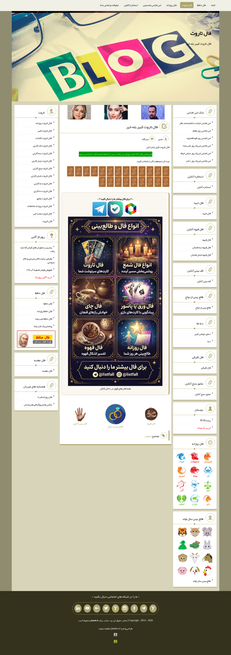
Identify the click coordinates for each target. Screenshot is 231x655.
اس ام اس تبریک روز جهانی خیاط (196, 153)
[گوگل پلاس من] (96, 608)
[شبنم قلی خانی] (79, 112)
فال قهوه (206, 239)
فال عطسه (47, 370)
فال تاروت (187, 5)
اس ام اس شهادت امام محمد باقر (195, 123)
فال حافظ (201, 5)
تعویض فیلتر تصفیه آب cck (39, 269)
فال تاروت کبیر (45, 130)
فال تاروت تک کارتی (42, 145)
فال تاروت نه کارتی (43, 183)
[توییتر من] (106, 608)
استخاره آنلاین (131, 5)
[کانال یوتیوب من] (87, 608)
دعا (209, 341)
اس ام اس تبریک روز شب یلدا (197, 145)
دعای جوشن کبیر (202, 333)
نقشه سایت (104, 628)
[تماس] (115, 608)
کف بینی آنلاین (204, 281)
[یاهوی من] (153, 608)
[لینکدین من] (78, 608)
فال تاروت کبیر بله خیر (142, 126)
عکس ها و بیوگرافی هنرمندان (38, 404)
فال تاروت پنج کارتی (42, 168)
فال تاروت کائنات (43, 138)
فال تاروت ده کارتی (43, 190)
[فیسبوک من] (134, 608)
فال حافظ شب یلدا (43, 318)
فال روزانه (171, 5)
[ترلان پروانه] (116, 112)
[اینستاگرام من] (124, 608)
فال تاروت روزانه (44, 123)
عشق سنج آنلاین (203, 393)
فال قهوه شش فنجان (201, 254)
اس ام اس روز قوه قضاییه (199, 138)
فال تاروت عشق (44, 198)
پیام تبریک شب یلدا (43, 326)
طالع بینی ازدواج (203, 307)
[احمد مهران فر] (153, 112)
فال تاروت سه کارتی (42, 153)
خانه (213, 5)
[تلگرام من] (143, 608)
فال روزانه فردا (45, 397)
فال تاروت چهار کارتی (42, 160)
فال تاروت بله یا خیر (42, 213)
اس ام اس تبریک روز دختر (198, 160)
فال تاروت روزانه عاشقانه (39, 206)
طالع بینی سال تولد (202, 580)
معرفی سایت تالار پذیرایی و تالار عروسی (39, 260)
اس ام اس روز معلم (202, 130)
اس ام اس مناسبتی (152, 5)
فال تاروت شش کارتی (41, 175)
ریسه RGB (205, 420)
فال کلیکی (206, 367)
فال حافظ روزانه (44, 311)
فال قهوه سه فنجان (201, 247)
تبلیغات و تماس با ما (109, 5)
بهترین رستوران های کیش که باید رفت (37, 249)
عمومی (148, 436)
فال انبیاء (206, 213)
